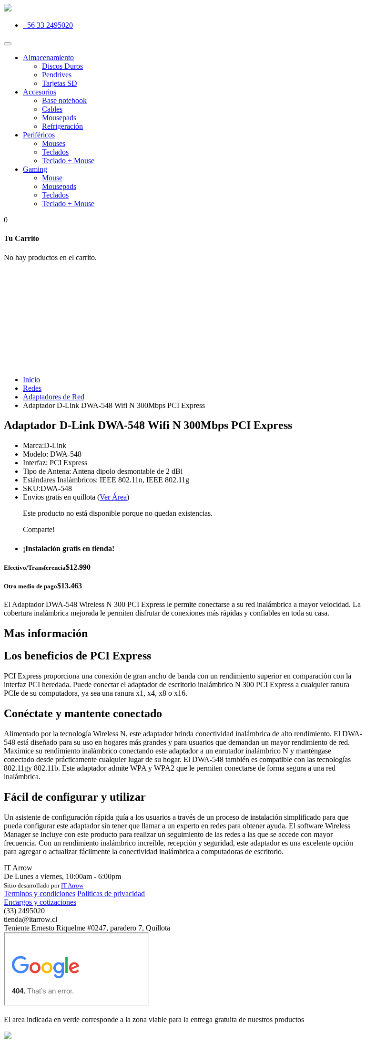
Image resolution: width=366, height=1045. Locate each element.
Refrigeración (62, 126)
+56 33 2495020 (48, 25)
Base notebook (64, 100)
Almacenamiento (48, 57)
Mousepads (59, 118)
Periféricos (39, 135)
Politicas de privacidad (111, 893)
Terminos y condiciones (39, 893)
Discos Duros (62, 66)
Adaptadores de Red (53, 397)
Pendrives (56, 75)
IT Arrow (72, 885)
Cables (52, 109)
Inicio (31, 380)
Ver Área (113, 497)
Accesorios (39, 92)
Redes (32, 388)
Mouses (53, 143)
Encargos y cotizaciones (40, 902)
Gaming (35, 169)
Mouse (52, 178)
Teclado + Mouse (68, 161)
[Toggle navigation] (7, 43)
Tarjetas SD (59, 83)
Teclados (55, 152)
